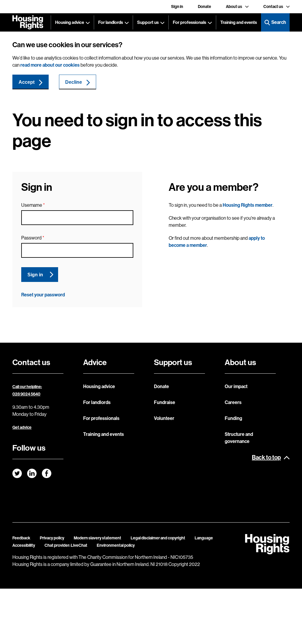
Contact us (273, 6)
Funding (233, 418)
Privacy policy (52, 538)
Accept (27, 82)
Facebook (46, 473)
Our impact (236, 386)
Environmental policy (116, 545)
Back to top (266, 457)
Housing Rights (27, 22)
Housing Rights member (248, 205)
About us (234, 6)
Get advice (22, 427)
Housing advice (69, 22)
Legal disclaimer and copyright (158, 538)
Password (31, 238)
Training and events (238, 22)
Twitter (17, 473)
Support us (148, 22)
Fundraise (164, 402)
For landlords (110, 22)
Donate (204, 6)
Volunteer (164, 418)
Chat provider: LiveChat (66, 545)
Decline (73, 82)
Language (204, 538)
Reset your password (43, 295)
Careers (233, 402)
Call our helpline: (27, 386)
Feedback (21, 538)
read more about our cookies (50, 65)
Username (31, 205)
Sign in (177, 6)
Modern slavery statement (97, 538)
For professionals (189, 22)
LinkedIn (32, 473)
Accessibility (23, 545)
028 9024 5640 (26, 394)
